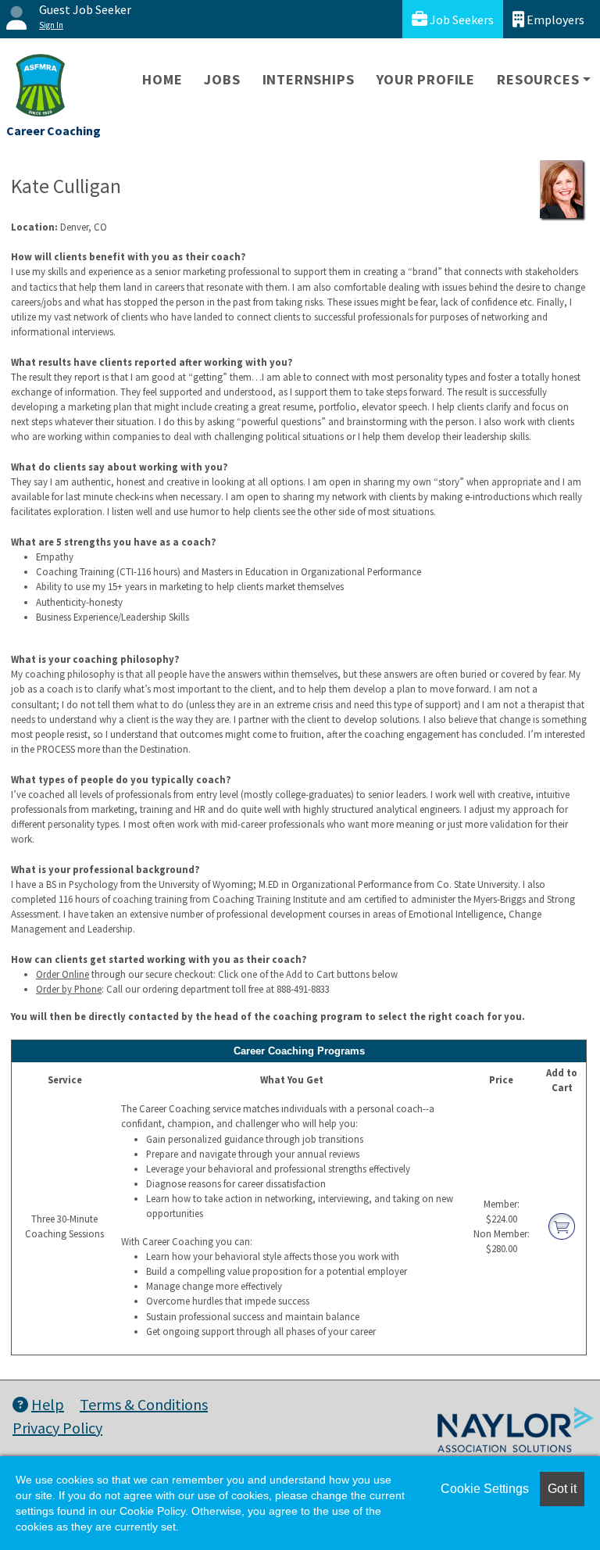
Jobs (222, 79)
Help (47, 1404)
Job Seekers (460, 19)
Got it (562, 1488)
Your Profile (426, 79)
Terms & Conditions (144, 1404)
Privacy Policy (57, 1427)
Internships (308, 79)
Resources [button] (538, 79)
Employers (554, 19)
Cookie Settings (485, 1488)
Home (162, 79)
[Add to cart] (562, 1225)
